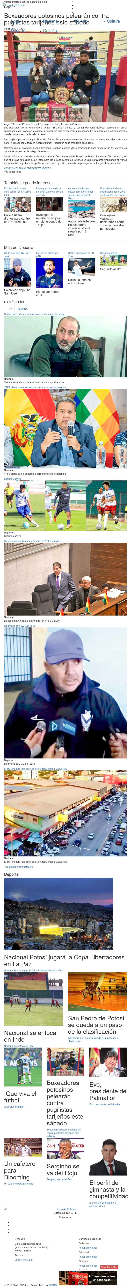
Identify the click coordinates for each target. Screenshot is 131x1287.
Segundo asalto (108, 253)
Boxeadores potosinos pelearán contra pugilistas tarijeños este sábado (64, 1133)
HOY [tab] (9, 308)
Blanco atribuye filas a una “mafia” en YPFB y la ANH (32, 541)
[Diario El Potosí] (33, 5)
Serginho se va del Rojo (59, 1179)
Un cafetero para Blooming (18, 1183)
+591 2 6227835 (24, 1260)
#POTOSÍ (9, 168)
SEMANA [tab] (22, 308)
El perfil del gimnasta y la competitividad (102, 1204)
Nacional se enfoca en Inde (19, 1046)
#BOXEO (46, 168)
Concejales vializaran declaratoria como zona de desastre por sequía (113, 191)
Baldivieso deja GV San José (19, 625)
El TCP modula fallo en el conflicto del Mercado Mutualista (35, 768)
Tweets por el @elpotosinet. (19, 866)
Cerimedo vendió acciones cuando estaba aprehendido (34, 314)
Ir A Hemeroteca (65, 37)
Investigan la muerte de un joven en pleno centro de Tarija (49, 191)
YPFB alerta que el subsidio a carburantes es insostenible (35, 387)
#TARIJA (19, 168)
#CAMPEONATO (32, 168)
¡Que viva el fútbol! (14, 1106)
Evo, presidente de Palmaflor (105, 1104)
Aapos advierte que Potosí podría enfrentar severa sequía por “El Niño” (80, 193)
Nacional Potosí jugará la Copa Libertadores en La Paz (33, 970)
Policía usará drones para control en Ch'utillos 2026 (17, 191)
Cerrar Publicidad (109, 1267)
